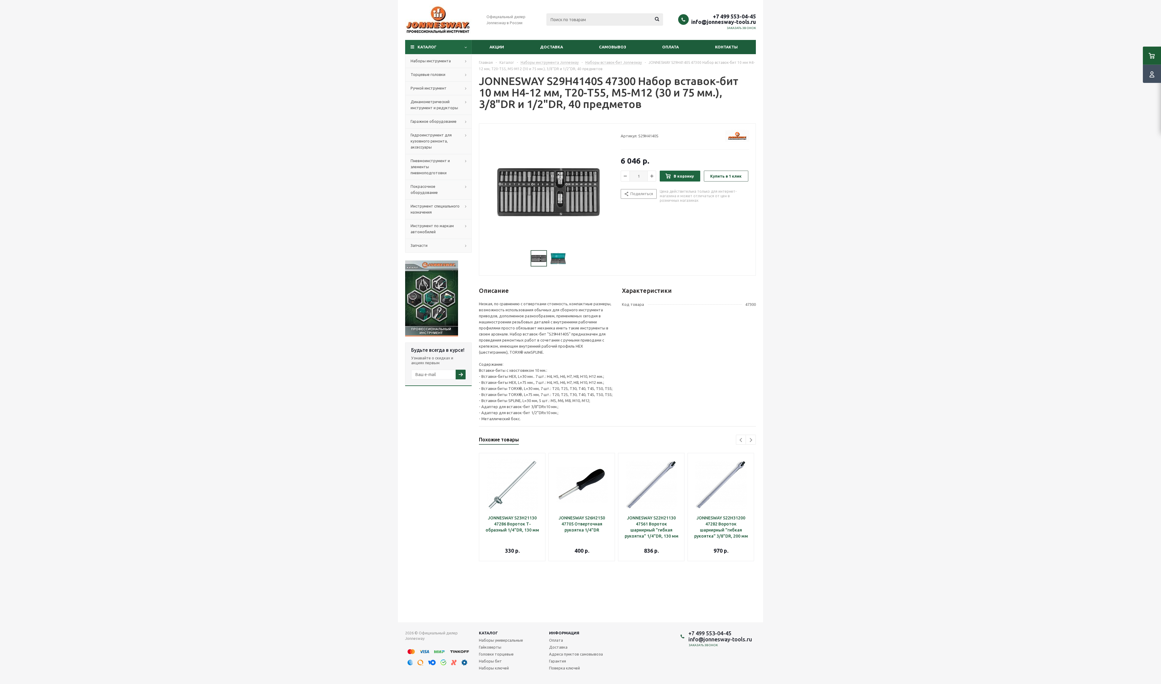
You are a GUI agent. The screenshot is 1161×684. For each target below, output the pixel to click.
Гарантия (557, 661)
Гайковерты (490, 647)
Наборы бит (490, 661)
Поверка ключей (564, 668)
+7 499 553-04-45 (734, 16)
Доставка (551, 47)
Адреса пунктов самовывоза (576, 654)
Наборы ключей (494, 668)
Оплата (670, 47)
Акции (496, 47)
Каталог (427, 47)
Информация (564, 633)
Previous (741, 440)
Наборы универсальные (501, 640)
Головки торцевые (496, 654)
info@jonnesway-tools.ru (723, 22)
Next (751, 440)
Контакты (726, 47)
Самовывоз (612, 47)
